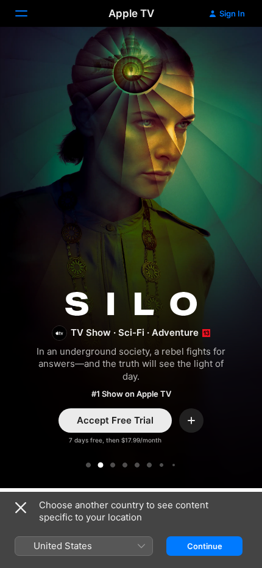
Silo (131, 259)
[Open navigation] (28, 13)
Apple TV (131, 13)
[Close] (20, 507)
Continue (204, 546)
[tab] (88, 465)
